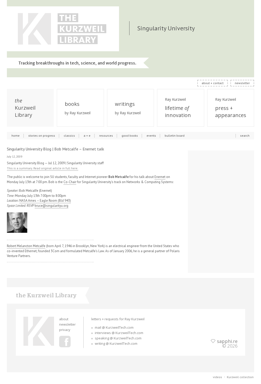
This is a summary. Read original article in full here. (42, 168)
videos (217, 377)
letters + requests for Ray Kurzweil (118, 319)
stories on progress (41, 135)
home (15, 135)
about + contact (213, 83)
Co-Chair (69, 182)
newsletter (242, 83)
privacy (64, 329)
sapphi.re (227, 341)
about (63, 319)
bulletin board (175, 135)
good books (130, 135)
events (151, 135)
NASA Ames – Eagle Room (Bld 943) (45, 200)
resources (106, 135)
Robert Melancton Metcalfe (26, 246)
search (245, 135)
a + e (87, 135)
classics (69, 135)
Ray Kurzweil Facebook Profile (65, 341)
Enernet (159, 177)
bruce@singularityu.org (51, 205)
